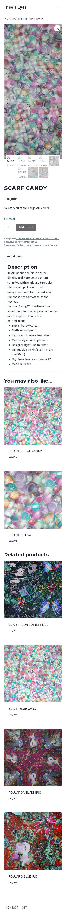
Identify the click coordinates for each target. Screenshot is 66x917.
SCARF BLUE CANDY (23, 708)
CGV (24, 907)
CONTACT (12, 907)
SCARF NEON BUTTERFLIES (28, 624)
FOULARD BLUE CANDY (25, 451)
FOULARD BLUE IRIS (23, 876)
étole (12, 245)
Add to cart (26, 227)
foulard (20, 245)
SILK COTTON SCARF (19, 241)
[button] (57, 28)
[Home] (5, 18)
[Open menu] (58, 7)
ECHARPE (20, 238)
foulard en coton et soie (37, 245)
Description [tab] (14, 256)
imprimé (54, 245)
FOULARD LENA (20, 535)
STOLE (33, 241)
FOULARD (30, 238)
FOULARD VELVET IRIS (25, 792)
